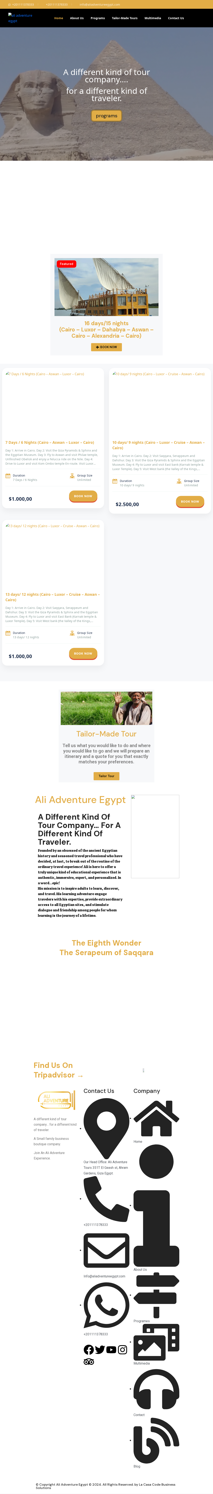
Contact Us (176, 18)
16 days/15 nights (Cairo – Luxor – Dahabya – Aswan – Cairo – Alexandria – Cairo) (106, 329)
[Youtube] (111, 1350)
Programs (98, 18)
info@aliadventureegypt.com (100, 4)
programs (106, 116)
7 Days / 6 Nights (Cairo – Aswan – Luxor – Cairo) (49, 442)
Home (58, 18)
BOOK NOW (83, 496)
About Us (77, 18)
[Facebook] (89, 1350)
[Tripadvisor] (89, 1361)
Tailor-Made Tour (106, 734)
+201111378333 (23, 4)
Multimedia (153, 18)
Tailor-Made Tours (124, 18)
